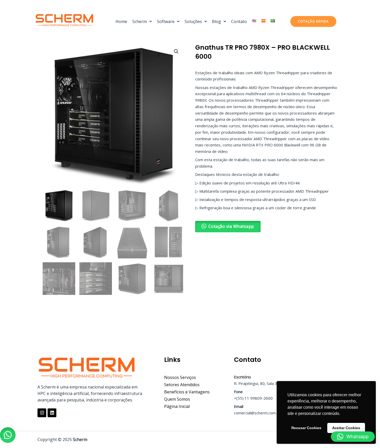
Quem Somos (177, 399)
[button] (142, 21)
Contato (239, 21)
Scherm (139, 21)
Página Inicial (177, 406)
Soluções (193, 21)
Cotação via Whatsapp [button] (231, 226)
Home (121, 21)
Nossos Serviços (180, 377)
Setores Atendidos (182, 384)
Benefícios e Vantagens (187, 392)
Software (165, 21)
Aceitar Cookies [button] (346, 428)
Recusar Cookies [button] (306, 428)
